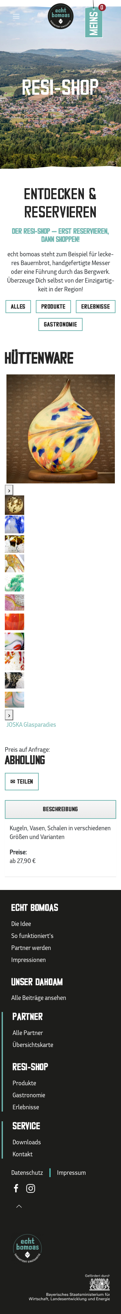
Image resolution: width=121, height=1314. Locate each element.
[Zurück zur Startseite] (61, 16)
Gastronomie (60, 324)
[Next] (9, 715)
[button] (9, 16)
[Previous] (9, 490)
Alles (18, 306)
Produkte (53, 306)
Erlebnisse (95, 306)
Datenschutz (27, 1172)
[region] (60, 809)
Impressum (71, 1172)
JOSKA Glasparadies (31, 724)
